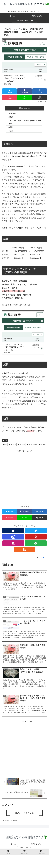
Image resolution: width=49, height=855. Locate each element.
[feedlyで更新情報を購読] (36, 543)
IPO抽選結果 (33, 444)
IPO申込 (43, 444)
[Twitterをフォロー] (36, 530)
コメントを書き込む (24, 813)
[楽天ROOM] (13, 543)
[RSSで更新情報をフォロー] (24, 549)
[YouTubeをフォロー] (36, 536)
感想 (11, 127)
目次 (21, 108)
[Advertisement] (24, 477)
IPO (6, 440)
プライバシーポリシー (24, 847)
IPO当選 (13, 444)
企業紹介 (12, 113)
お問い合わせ (36, 844)
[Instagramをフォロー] (13, 536)
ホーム (13, 844)
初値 (11, 131)
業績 (11, 117)
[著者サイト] (13, 530)
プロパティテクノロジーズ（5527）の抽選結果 (25, 122)
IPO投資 (22, 444)
